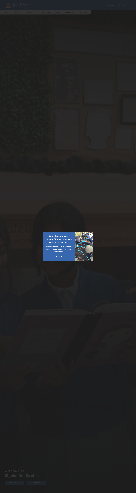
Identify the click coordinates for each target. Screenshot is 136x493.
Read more (58, 256)
